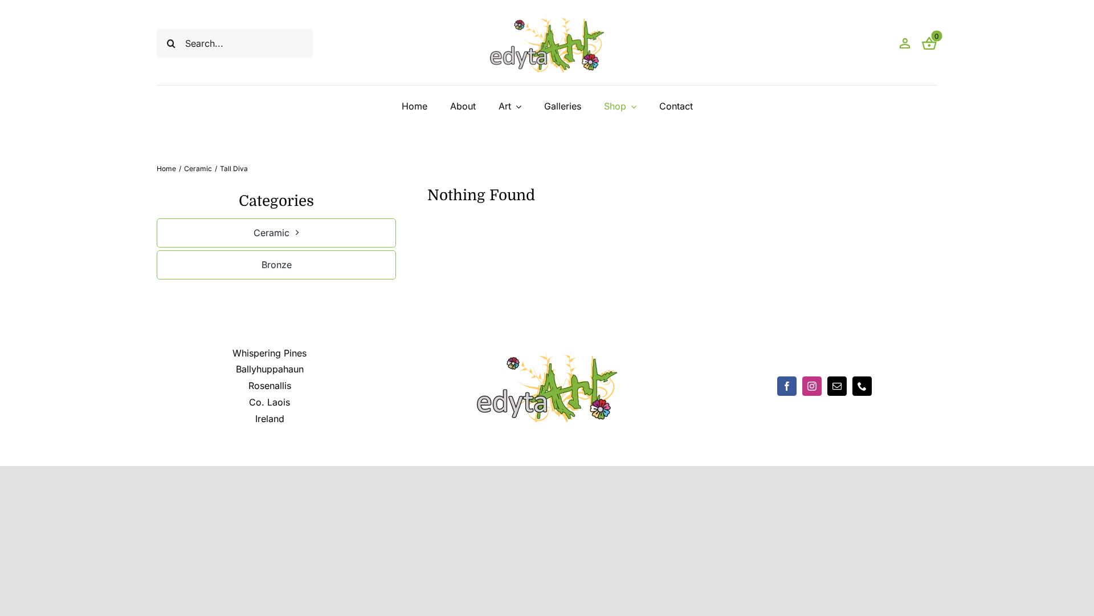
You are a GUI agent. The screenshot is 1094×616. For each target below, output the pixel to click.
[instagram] (812, 386)
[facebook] (787, 386)
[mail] (837, 386)
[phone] (862, 386)
